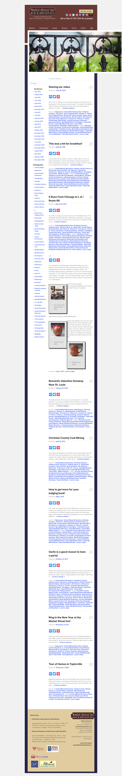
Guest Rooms (43, 28)
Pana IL (87, 119)
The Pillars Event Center (70, 134)
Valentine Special (66, 420)
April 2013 (38, 127)
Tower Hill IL (78, 124)
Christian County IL (80, 225)
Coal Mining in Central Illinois (64, 476)
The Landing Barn (55, 134)
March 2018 (38, 106)
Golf (68, 179)
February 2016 (39, 118)
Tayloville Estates (75, 529)
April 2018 (38, 103)
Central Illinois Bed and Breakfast (73, 236)
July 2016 (38, 115)
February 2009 (39, 157)
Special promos (82, 585)
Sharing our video (59, 86)
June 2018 (38, 100)
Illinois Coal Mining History (70, 478)
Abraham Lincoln (72, 530)
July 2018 (38, 97)
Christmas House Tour (60, 696)
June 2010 (38, 142)
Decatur (71, 696)
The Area (64, 28)
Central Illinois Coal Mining (65, 475)
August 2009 (39, 151)
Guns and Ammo (40, 201)
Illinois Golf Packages (76, 131)
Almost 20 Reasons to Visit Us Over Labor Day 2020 (49, 731)
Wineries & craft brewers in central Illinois (45, 719)
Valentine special (68, 427)
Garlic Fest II (77, 596)
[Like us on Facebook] (67, 15)
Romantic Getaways (56, 184)
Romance (52, 244)
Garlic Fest (68, 596)
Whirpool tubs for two (63, 249)
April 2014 (38, 124)
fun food (79, 177)
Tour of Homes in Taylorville (65, 664)
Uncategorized (54, 125)
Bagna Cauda (53, 592)
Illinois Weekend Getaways (73, 182)
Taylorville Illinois (77, 244)
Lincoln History (66, 117)
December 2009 (40, 145)
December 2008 (40, 160)
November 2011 (39, 133)
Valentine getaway (55, 427)
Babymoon (59, 112)
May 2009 (38, 154)
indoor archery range (79, 115)
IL (86, 113)
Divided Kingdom (81, 476)
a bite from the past (81, 174)
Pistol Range (53, 120)
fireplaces (58, 237)
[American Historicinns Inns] (53, 752)
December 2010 (39, 136)
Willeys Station (73, 125)
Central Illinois (79, 175)
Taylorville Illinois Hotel (57, 186)
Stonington (79, 122)
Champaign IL (78, 409)
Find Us (83, 28)
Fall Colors (52, 596)
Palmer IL (80, 119)
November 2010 (39, 139)
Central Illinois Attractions (72, 112)
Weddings (63, 125)
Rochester (60, 230)
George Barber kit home (70, 237)
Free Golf (70, 535)
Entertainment (54, 535)
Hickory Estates (69, 522)
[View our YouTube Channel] (87, 15)
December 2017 (39, 109)
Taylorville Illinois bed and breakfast (76, 184)
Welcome (32, 28)
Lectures (52, 466)
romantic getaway (73, 120)
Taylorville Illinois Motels (66, 542)
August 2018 (38, 94)
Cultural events (54, 227)
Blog (91, 28)
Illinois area (79, 696)
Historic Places (85, 168)
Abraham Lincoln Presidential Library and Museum (71, 472)
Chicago (87, 409)
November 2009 (40, 148)
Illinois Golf (67, 115)
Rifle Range (62, 120)
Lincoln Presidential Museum (73, 243)
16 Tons (77, 471)
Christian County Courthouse (79, 534)
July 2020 (38, 91)
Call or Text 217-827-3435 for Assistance (76, 18)
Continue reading (68, 108)
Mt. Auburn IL (87, 117)
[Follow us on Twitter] (73, 15)
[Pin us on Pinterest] (77, 15)
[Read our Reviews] (70, 15)
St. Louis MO (72, 416)
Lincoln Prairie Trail (55, 243)
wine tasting (76, 249)
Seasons (81, 230)
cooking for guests (69, 177)
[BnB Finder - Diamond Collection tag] (38, 752)
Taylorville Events (55, 232)
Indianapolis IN (70, 411)
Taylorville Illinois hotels (66, 132)
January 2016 (39, 121)
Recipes (86, 182)
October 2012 (39, 130)
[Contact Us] (80, 15)
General (82, 113)
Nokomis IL (64, 119)
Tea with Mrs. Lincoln (62, 699)
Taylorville (81, 603)
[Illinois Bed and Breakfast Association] (48, 768)
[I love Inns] (40, 759)
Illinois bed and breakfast (80, 179)
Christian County (65, 129)
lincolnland (87, 243)
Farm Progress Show (71, 113)
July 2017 (37, 112)
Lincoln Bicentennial (71, 648)
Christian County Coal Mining (66, 437)
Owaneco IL (72, 119)
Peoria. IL (60, 415)
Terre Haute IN (79, 418)
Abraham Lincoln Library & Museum (67, 127)
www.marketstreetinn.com (83, 726)
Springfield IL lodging (56, 603)
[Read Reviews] (91, 15)
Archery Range (39, 167)
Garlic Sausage (87, 596)
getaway (64, 179)
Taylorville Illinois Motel (83, 132)
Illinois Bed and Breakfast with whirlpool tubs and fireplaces (69, 180)
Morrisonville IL (77, 117)
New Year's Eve (54, 119)
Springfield (68, 697)
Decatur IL (59, 113)
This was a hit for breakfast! (65, 143)
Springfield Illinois (68, 122)
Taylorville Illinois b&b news (63, 124)
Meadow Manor (73, 523)
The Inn (74, 28)
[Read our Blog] (83, 15)
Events (55, 28)
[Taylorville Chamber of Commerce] (34, 768)
